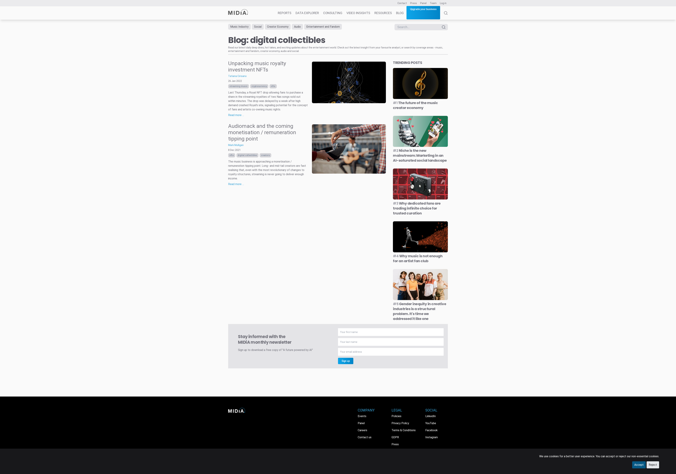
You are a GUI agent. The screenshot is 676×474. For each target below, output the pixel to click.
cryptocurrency (259, 86)
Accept (639, 464)
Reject (653, 464)
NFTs (273, 86)
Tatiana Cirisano (237, 76)
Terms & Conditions (404, 430)
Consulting (332, 13)
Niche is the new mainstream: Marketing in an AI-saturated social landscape (420, 155)
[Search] (446, 15)
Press (413, 3)
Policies (396, 416)
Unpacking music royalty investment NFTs (257, 66)
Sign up (346, 361)
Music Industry (239, 26)
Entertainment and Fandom (323, 26)
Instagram (431, 437)
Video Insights (358, 13)
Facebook (431, 430)
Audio (297, 26)
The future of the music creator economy (415, 105)
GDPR (395, 437)
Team (433, 3)
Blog (400, 13)
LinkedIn (430, 416)
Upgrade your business (423, 9)
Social (258, 26)
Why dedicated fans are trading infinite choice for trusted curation (417, 208)
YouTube (430, 423)
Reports (284, 13)
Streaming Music (239, 86)
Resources (383, 13)
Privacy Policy (400, 423)
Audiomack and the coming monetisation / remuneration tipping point (262, 132)
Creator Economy (278, 26)
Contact (402, 3)
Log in (443, 3)
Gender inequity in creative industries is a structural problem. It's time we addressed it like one (419, 311)
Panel (423, 3)
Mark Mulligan (236, 145)
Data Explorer (307, 13)
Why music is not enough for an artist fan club (417, 258)
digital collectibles (247, 155)
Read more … (236, 115)
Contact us (364, 437)
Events (362, 416)
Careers (362, 430)
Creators (265, 155)
